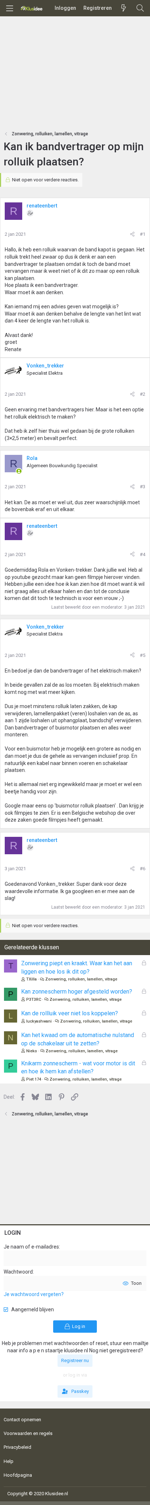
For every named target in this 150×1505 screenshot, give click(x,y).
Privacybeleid (17, 1447)
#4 (142, 554)
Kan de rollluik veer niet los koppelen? (69, 1013)
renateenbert (42, 206)
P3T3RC (33, 999)
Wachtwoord (18, 1272)
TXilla (31, 979)
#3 (142, 486)
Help (8, 1461)
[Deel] (132, 234)
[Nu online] (19, 471)
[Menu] (9, 8)
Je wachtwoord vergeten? (34, 1294)
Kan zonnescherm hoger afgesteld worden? (76, 991)
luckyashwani (39, 1021)
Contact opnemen (22, 1419)
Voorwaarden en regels (28, 1433)
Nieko (31, 1051)
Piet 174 (33, 1079)
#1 (142, 234)
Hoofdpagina (18, 1475)
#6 (142, 868)
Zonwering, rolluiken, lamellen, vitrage (81, 979)
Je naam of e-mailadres (31, 1247)
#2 (142, 394)
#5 (142, 655)
